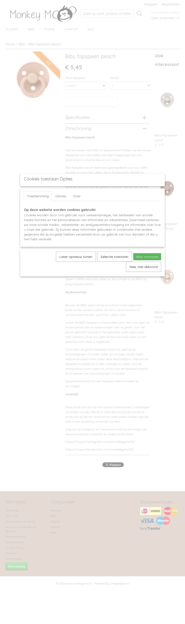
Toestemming (38, 196)
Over (77, 196)
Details (60, 196)
